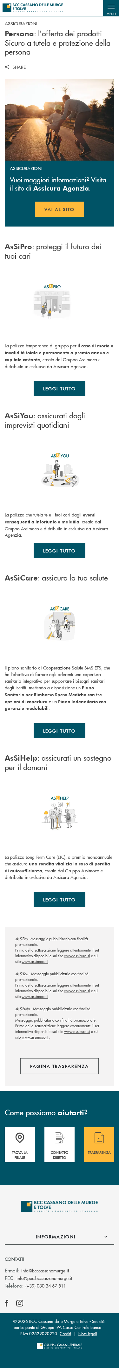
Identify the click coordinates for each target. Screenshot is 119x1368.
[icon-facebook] (7, 1303)
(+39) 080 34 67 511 (45, 1285)
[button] (111, 8)
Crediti (65, 1333)
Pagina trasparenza (59, 1066)
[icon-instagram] (19, 1303)
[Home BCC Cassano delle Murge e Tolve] (32, 8)
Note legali (87, 1333)
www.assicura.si (77, 955)
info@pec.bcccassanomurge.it (44, 1278)
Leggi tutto (59, 388)
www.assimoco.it (35, 961)
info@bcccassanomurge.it (45, 1270)
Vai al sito (64, 211)
